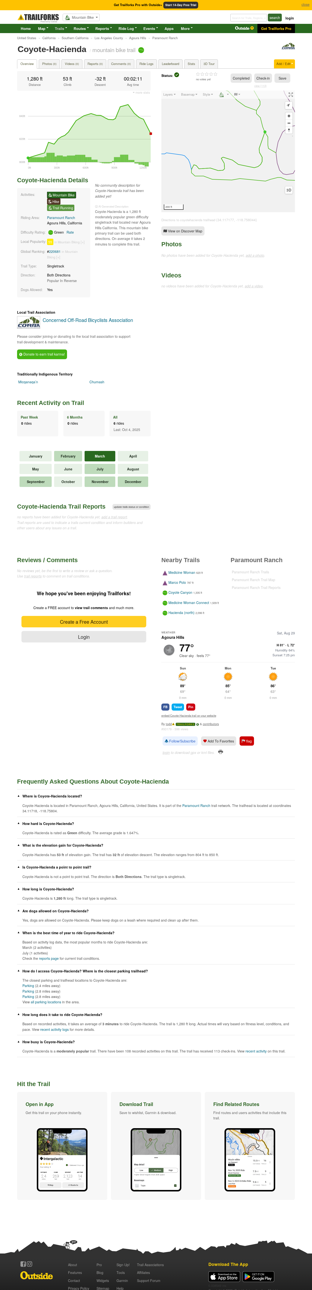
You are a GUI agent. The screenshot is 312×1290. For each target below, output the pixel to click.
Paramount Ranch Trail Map (253, 579)
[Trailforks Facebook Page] (23, 1264)
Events (149, 28)
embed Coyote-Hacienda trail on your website (188, 715)
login (289, 18)
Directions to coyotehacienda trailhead (188, 220)
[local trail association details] (28, 327)
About (72, 1264)
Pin (190, 706)
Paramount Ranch (61, 217)
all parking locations (46, 1001)
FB (165, 706)
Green (63, 232)
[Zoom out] (288, 123)
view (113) (260, 86)
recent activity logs (54, 1029)
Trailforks (185, 724)
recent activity (256, 1051)
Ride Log (126, 28)
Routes (80, 28)
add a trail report (114, 516)
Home (26, 28)
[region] (228, 151)
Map (41, 28)
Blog (100, 1272)
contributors (211, 724)
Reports (102, 28)
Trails (59, 28)
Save (282, 78)
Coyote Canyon (180, 592)
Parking (28, 985)
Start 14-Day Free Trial (180, 5)
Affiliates (143, 1272)
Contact (74, 1280)
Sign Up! (123, 1264)
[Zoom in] (288, 115)
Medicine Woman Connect (188, 602)
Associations (150, 1264)
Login (84, 636)
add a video (254, 286)
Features (75, 1272)
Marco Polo (177, 582)
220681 (55, 251)
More (185, 28)
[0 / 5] (206, 74)
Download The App (228, 1264)
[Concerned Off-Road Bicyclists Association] (288, 48)
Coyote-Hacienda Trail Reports (61, 506)
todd (169, 724)
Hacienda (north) (181, 612)
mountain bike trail (114, 50)
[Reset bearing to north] (288, 130)
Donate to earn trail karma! (43, 354)
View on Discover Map (184, 231)
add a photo (255, 255)
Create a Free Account (84, 621)
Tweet (178, 706)
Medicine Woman (181, 572)
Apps (169, 28)
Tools (121, 1272)
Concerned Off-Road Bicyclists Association (88, 319)
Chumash (96, 381)
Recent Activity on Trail (50, 402)
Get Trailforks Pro (276, 28)
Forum (148, 1280)
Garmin (122, 1280)
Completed (241, 78)
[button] (62, 1146)
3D (288, 190)
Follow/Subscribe (181, 741)
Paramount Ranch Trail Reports (256, 587)
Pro (99, 1264)
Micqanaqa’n (28, 381)
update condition (131, 507)
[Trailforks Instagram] (29, 1264)
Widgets (103, 1280)
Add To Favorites (220, 741)
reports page (49, 958)
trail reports (33, 576)
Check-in (263, 78)
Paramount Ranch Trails (250, 571)
